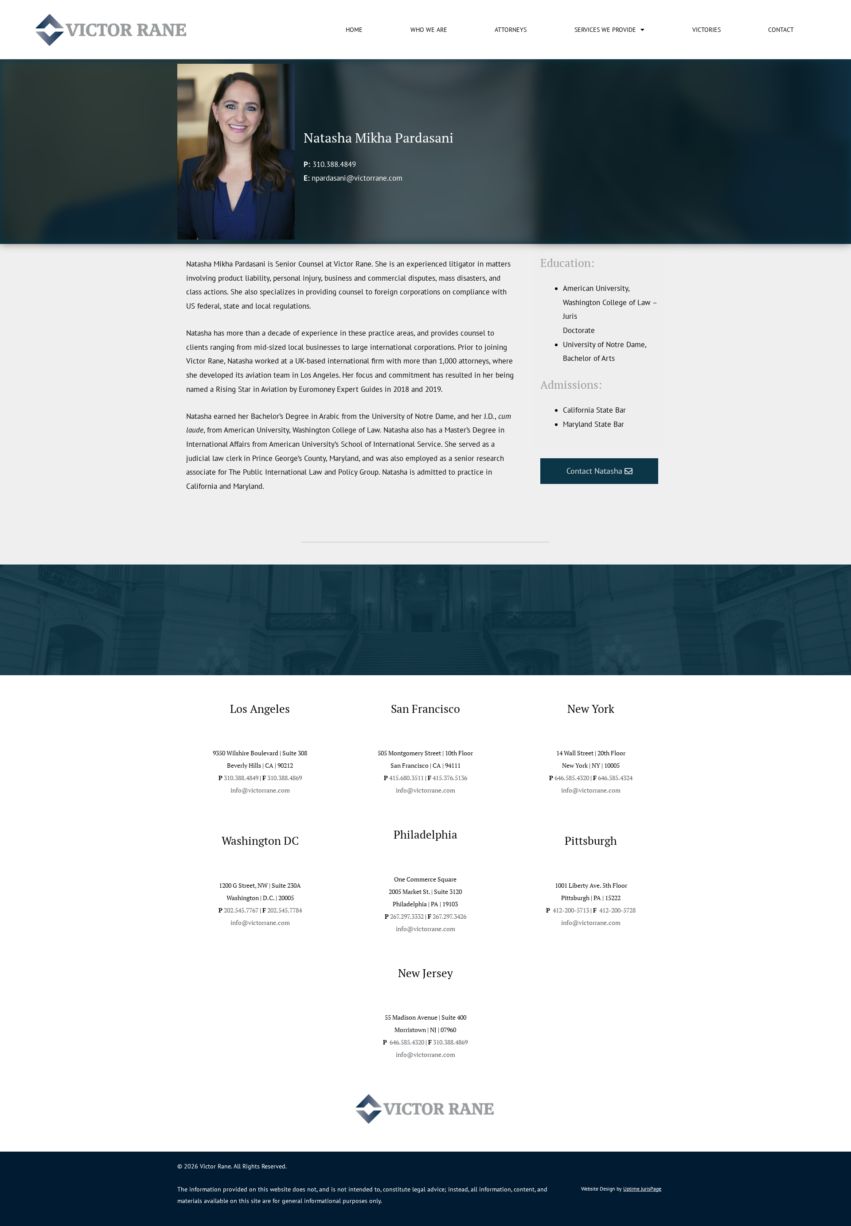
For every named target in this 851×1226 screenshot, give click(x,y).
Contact (781, 30)
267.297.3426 (449, 916)
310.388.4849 (334, 164)
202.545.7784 (284, 910)
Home (354, 30)
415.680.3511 (406, 778)
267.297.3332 (407, 916)
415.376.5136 (450, 778)
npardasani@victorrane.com (357, 178)
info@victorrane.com (260, 790)
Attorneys (511, 30)
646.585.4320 (571, 778)
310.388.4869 (284, 778)
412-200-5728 (617, 910)
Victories (706, 30)
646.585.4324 (615, 778)
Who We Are (428, 30)
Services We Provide (605, 30)
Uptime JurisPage (642, 1188)
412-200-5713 (571, 910)
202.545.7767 (241, 910)
